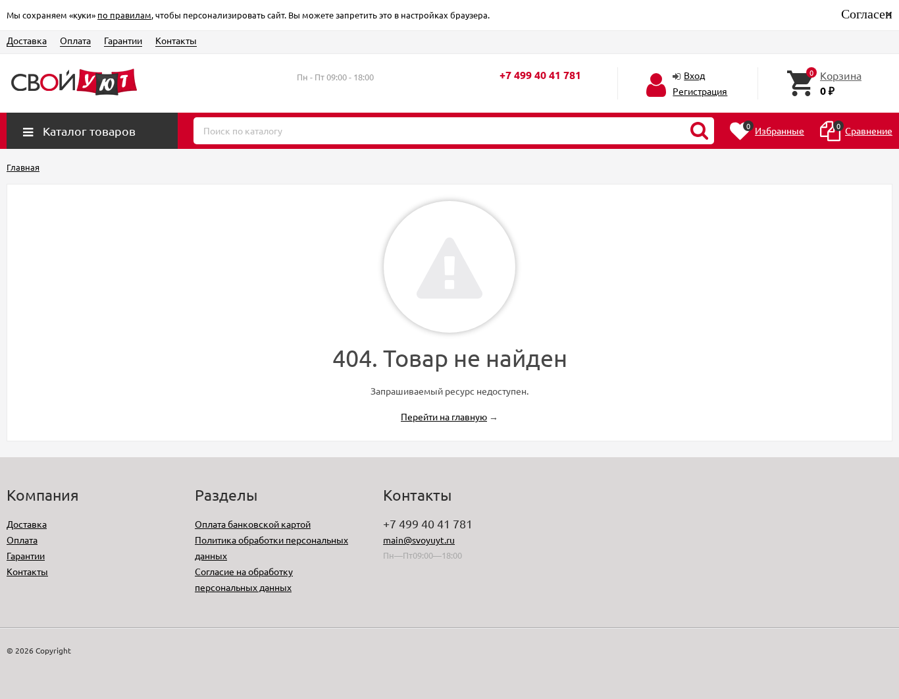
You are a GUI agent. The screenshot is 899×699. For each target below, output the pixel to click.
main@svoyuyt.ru (419, 539)
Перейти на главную (444, 416)
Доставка (27, 40)
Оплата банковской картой (253, 524)
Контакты (176, 40)
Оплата (75, 40)
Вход (694, 75)
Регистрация (700, 91)
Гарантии (123, 40)
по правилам (124, 14)
